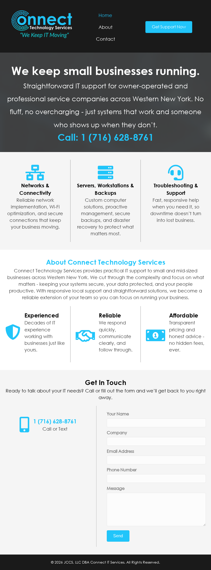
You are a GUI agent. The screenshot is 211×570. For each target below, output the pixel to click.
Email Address (120, 451)
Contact (105, 39)
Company (117, 432)
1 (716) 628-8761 (55, 421)
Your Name (118, 413)
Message (116, 488)
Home (105, 15)
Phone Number (122, 469)
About (105, 27)
